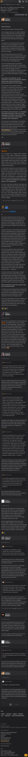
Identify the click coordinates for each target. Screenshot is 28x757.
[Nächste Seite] (17, 704)
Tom (4, 322)
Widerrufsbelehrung (5, 739)
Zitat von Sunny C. (8, 546)
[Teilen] (26, 15)
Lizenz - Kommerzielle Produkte (8, 752)
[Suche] (19, 1)
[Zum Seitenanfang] (25, 755)
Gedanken (21, 713)
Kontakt (2, 736)
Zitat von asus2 (8, 681)
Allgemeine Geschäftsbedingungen (9, 732)
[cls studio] (1, 1)
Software (15, 713)
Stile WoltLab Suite (5, 746)
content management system (18, 715)
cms (2, 715)
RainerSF (13, 200)
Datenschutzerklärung (6, 733)
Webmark (14, 608)
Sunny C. (4, 12)
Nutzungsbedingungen (6, 737)
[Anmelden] (23, 1)
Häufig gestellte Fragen (6, 751)
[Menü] (26, 1)
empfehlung (7, 715)
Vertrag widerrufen (5, 741)
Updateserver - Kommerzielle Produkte (9, 755)
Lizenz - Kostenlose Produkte (7, 753)
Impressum (3, 735)
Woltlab (2, 713)
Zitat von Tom (7, 362)
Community (8, 713)
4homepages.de (5, 129)
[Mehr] (26, 23)
